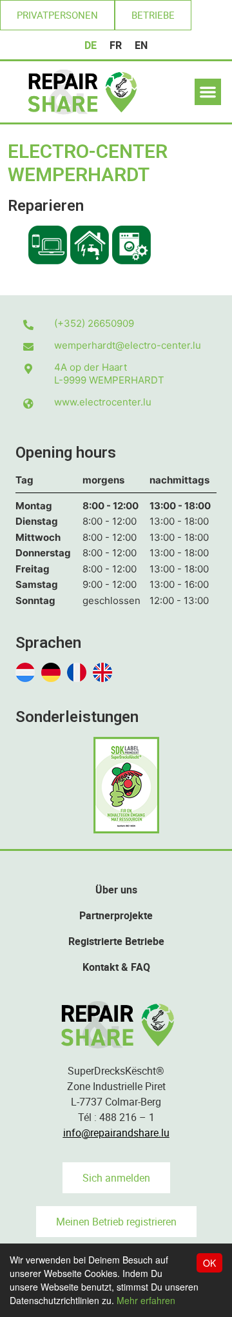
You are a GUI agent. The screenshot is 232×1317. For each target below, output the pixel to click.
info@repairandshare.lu (116, 1133)
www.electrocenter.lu (102, 402)
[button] (57, 15)
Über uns (116, 890)
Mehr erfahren (146, 1300)
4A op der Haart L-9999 (109, 373)
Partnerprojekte (116, 915)
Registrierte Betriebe (116, 941)
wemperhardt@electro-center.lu (127, 345)
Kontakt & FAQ (116, 967)
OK (209, 1262)
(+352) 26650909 (94, 323)
